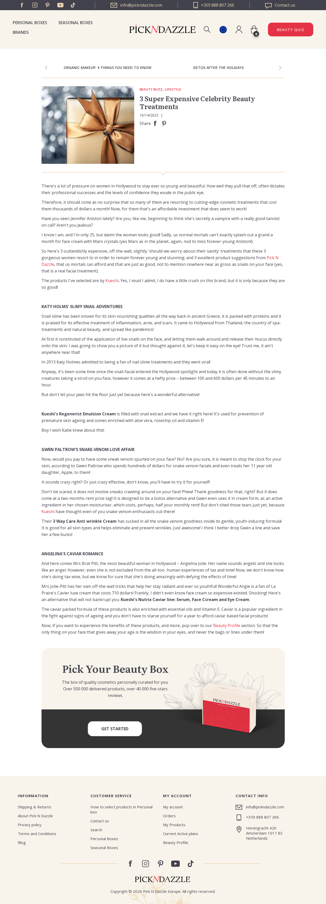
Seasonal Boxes (75, 22)
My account (173, 806)
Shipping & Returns (34, 806)
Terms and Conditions (37, 833)
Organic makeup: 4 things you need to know (107, 67)
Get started (114, 729)
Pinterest (47, 5)
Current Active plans (180, 833)
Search (96, 829)
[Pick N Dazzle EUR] (223, 29)
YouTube (60, 5)
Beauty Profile (226, 625)
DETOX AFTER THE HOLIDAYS (218, 67)
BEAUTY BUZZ (151, 90)
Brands (21, 32)
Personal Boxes (30, 22)
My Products (174, 824)
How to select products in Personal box (121, 809)
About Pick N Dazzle (35, 815)
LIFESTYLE (173, 90)
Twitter (73, 5)
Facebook (22, 5)
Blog (22, 842)
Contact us (99, 820)
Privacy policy (30, 824)
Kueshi (111, 280)
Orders (169, 815)
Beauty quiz (290, 29)
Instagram (35, 5)
